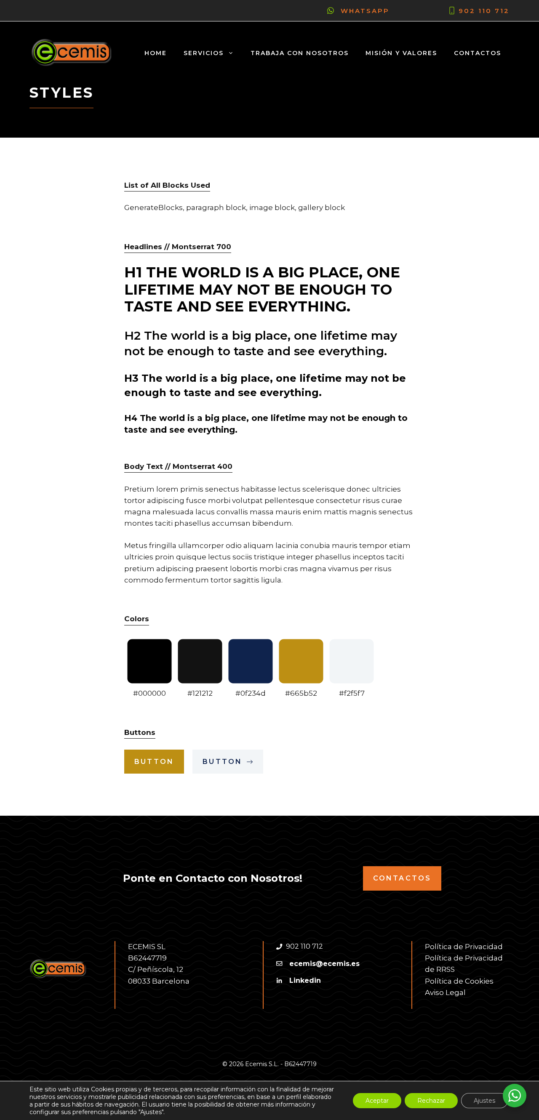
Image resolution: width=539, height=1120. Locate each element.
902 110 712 (484, 11)
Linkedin (305, 980)
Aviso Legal (445, 992)
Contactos (477, 53)
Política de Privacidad (464, 946)
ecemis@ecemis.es (324, 964)
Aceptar (377, 1100)
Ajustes (484, 1100)
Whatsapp (365, 11)
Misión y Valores (401, 53)
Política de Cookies (459, 981)
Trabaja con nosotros (300, 53)
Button (154, 762)
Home (155, 53)
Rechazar (431, 1100)
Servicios (204, 53)
